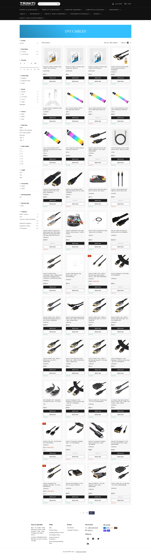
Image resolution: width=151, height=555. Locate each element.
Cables (23, 14)
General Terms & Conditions (54, 538)
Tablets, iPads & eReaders (55, 14)
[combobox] (49, 3)
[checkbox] (29, 43)
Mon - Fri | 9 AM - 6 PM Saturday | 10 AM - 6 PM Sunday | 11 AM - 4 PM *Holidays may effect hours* (38, 531)
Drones (97, 14)
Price (23, 60)
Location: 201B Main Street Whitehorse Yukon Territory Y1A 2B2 (39, 538)
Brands (23, 89)
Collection (24, 211)
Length (23, 170)
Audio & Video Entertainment (32, 18)
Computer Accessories (95, 9)
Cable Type (24, 125)
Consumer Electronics (79, 14)
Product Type (24, 75)
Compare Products (72, 530)
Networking (35, 14)
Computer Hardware (73, 9)
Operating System (26, 194)
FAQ (50, 527)
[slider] (20, 67)
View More (22, 104)
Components (114, 9)
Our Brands (70, 527)
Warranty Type (25, 203)
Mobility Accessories (51, 9)
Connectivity (24, 183)
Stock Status (24, 49)
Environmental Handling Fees (56, 542)
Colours (23, 111)
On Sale (23, 40)
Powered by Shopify (81, 551)
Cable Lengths (25, 146)
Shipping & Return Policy (56, 532)
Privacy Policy (53, 530)
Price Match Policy (54, 535)
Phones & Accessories (29, 9)
